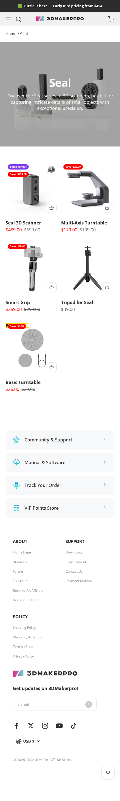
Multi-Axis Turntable (84, 223)
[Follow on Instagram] (45, 725)
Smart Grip (18, 302)
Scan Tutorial (76, 562)
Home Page (22, 552)
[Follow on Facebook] (16, 725)
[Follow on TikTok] (73, 725)
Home (12, 33)
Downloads (74, 552)
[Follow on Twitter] (31, 725)
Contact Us (74, 571)
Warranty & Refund (27, 637)
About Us (20, 562)
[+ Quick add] (52, 208)
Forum (18, 571)
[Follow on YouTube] (59, 725)
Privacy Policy (23, 656)
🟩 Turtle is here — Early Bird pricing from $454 (60, 5)
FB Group (20, 581)
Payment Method (79, 581)
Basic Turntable (23, 382)
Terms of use (23, 647)
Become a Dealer (26, 600)
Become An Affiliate (28, 590)
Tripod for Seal (77, 302)
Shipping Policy (24, 627)
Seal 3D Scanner (23, 223)
